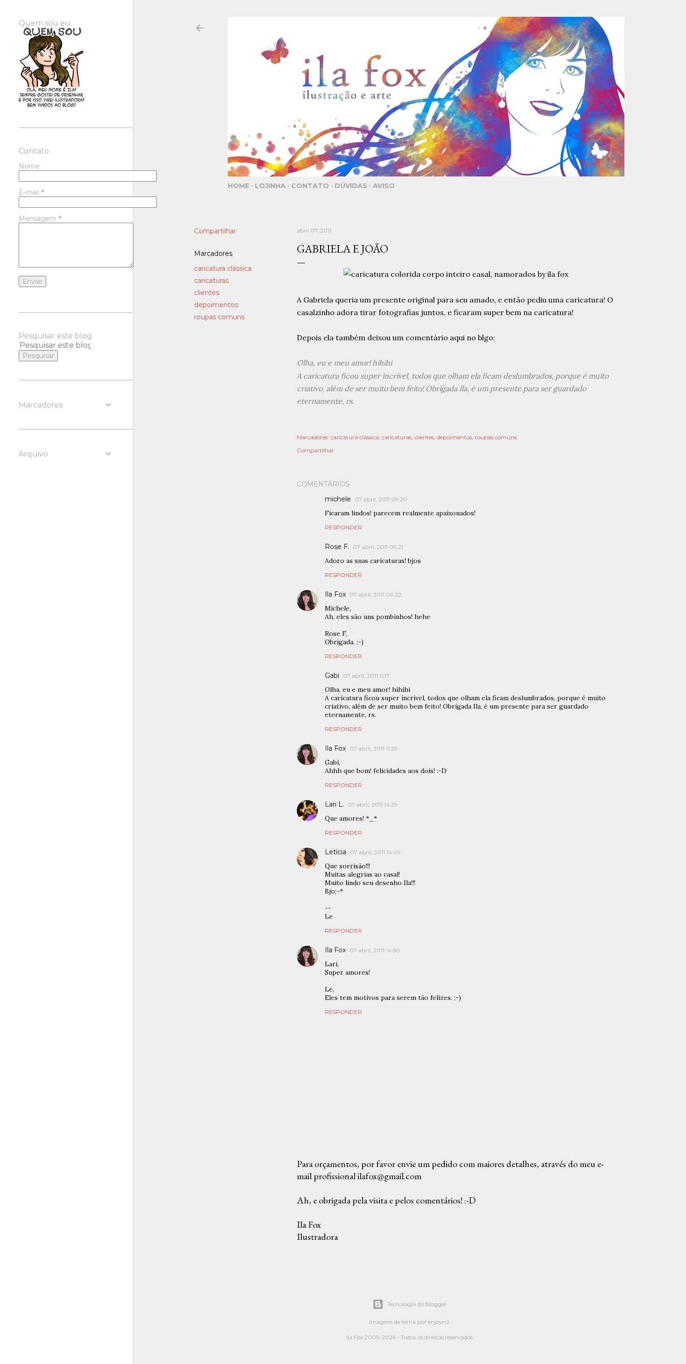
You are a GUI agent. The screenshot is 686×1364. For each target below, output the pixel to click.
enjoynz (438, 1321)
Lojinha (270, 186)
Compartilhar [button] (215, 231)
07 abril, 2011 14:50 (375, 950)
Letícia (335, 852)
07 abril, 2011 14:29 (373, 804)
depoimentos (216, 305)
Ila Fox (335, 594)
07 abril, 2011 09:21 (378, 546)
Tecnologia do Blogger (417, 1304)
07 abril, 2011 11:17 (366, 675)
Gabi (332, 675)
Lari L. (334, 804)
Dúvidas (351, 186)
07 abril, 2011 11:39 (374, 748)
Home (238, 186)
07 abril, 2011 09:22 (375, 594)
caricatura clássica (223, 268)
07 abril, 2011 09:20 (381, 499)
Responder (343, 527)
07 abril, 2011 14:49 (375, 852)
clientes (206, 292)
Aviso (384, 186)
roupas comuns (219, 317)
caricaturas (211, 280)
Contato (310, 186)
